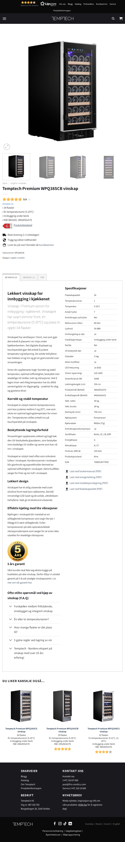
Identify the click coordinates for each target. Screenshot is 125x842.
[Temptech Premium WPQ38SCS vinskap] (21, 706)
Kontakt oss (68, 776)
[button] (32, 3)
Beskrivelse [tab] (11, 277)
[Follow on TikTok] (65, 824)
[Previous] (9, 91)
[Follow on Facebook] (54, 824)
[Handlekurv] (121, 18)
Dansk (99, 823)
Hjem (4, 183)
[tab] (28, 277)
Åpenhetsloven (53, 834)
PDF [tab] (42, 277)
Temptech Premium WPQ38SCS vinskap (21, 730)
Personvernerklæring (52, 830)
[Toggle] (10, 606)
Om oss (62, 4)
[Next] (116, 91)
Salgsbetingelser (73, 830)
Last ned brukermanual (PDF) (85, 471)
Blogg (70, 4)
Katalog (78, 4)
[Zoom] (7, 147)
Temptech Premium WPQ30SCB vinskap (62, 730)
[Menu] (4, 19)
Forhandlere (88, 4)
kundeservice (46, 245)
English (116, 823)
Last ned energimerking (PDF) (86, 477)
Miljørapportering (71, 834)
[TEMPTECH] (62, 18)
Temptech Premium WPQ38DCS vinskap (104, 730)
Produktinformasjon (62, 10)
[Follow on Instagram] (60, 824)
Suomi (107, 823)
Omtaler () (7, 203)
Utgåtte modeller (18, 183)
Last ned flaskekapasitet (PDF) (86, 489)
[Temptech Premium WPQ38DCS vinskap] (104, 706)
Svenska (89, 823)
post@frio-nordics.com (74, 784)
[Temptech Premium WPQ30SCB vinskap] (62, 706)
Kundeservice (101, 4)
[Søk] (113, 18)
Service (113, 4)
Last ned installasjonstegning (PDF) (89, 483)
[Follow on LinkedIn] (70, 824)
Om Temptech (28, 784)
